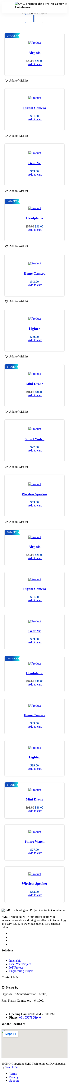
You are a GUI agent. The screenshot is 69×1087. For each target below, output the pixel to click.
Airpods (34, 53)
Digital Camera (34, 108)
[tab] (29, 18)
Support (14, 1080)
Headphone (34, 218)
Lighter (34, 329)
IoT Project (16, 967)
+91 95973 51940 (30, 1017)
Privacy (13, 1077)
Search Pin (11, 1067)
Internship (15, 960)
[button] (16, 80)
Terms (13, 1073)
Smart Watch (34, 439)
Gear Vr (34, 163)
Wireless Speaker (34, 494)
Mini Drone (34, 384)
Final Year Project (20, 964)
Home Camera (34, 273)
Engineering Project (21, 971)
